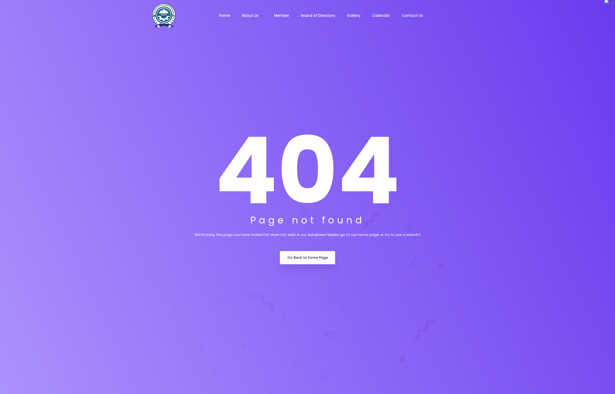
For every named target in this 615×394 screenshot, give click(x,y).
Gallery (354, 15)
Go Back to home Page (307, 257)
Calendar (381, 15)
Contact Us (413, 15)
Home (225, 15)
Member (282, 15)
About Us (250, 15)
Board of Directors (318, 15)
